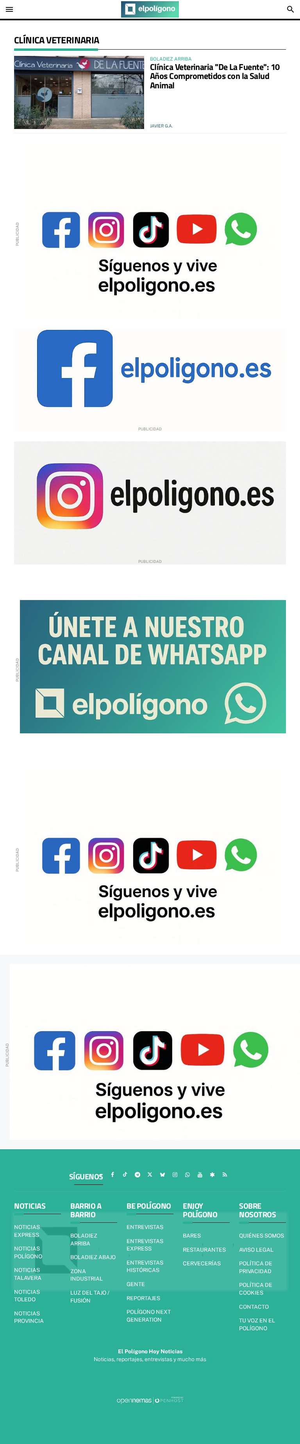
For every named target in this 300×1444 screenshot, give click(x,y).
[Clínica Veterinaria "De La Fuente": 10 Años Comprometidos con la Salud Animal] (79, 92)
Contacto (254, 1307)
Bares (192, 1236)
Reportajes (143, 1298)
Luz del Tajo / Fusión (89, 1297)
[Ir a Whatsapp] (187, 1174)
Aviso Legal (256, 1250)
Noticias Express (27, 1231)
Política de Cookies (255, 1289)
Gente (136, 1284)
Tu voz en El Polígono (257, 1324)
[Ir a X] (150, 1174)
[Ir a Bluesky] (162, 1174)
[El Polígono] (150, 9)
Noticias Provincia (29, 1317)
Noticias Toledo (27, 1296)
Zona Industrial (86, 1275)
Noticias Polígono (28, 1252)
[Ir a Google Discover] (212, 1174)
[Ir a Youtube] (200, 1174)
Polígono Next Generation (149, 1316)
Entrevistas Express (145, 1245)
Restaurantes (204, 1250)
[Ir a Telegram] (137, 1174)
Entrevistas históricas (145, 1266)
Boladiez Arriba (83, 1240)
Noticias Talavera (27, 1274)
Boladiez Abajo (93, 1257)
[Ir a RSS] (225, 1174)
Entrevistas (145, 1227)
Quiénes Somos (261, 1236)
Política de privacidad (255, 1267)
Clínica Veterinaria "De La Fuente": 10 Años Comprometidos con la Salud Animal (214, 76)
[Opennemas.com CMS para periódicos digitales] (150, 1400)
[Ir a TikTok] (125, 1174)
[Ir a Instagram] (175, 1174)
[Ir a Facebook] (112, 1174)
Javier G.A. (161, 126)
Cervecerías (202, 1263)
